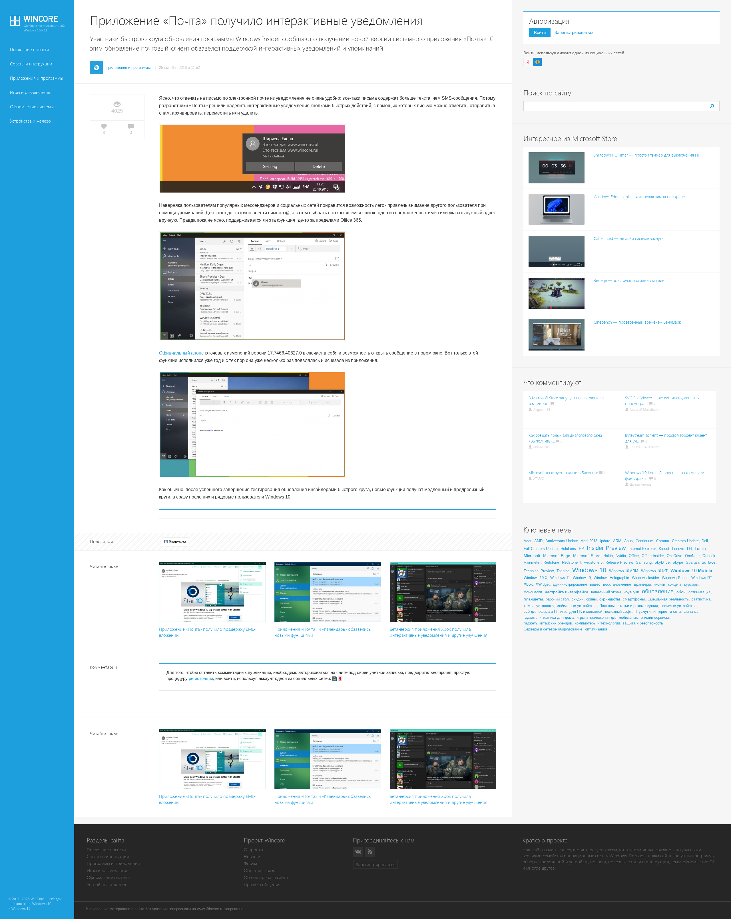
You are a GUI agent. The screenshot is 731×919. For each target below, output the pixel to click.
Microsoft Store (587, 555)
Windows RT (701, 578)
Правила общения (262, 884)
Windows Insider (645, 578)
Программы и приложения (113, 863)
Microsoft (532, 555)
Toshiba (563, 571)
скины (591, 599)
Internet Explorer (642, 548)
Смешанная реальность (668, 599)
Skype (677, 562)
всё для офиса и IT (540, 611)
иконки (659, 584)
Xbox (528, 584)
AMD (538, 541)
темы (528, 605)
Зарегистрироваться (575, 32)
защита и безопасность (643, 623)
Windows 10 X (535, 578)
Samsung (644, 562)
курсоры (691, 584)
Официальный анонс (181, 353)
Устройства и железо (30, 121)
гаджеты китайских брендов (548, 623)
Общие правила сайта (266, 877)
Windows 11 (560, 578)
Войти (540, 32)
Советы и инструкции (31, 64)
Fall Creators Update (541, 548)
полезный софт (618, 611)
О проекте (254, 849)
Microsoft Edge (556, 555)
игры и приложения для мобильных (607, 617)
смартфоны (634, 599)
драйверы (642, 584)
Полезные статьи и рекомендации (628, 606)
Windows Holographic (611, 578)
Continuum (644, 541)
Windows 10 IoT (654, 571)
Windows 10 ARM (623, 571)
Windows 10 (589, 570)
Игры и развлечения (30, 92)
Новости (252, 856)
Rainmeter (532, 562)
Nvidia (621, 556)
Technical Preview (539, 571)
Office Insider (653, 556)
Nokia (608, 556)
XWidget (543, 584)
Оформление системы (32, 106)
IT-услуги (642, 611)
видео (595, 584)
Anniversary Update (561, 541)
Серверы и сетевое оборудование (553, 629)
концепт (674, 584)
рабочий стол (557, 599)
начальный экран (606, 592)
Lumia (700, 548)
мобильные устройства (577, 606)
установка (545, 606)
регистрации (201, 678)
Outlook (708, 556)
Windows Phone (675, 578)
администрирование (570, 584)
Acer (527, 541)
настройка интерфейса (566, 592)
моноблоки (533, 592)
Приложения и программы (36, 78)
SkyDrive (662, 562)
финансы (691, 611)
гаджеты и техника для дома (549, 617)
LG (689, 548)
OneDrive (674, 556)
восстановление (617, 584)
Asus (628, 541)
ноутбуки (631, 592)
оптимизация (699, 592)
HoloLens (568, 548)
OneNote (692, 556)
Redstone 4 (571, 562)
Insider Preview (606, 548)
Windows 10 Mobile (691, 570)
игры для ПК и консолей (581, 611)
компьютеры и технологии (597, 623)
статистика (701, 599)
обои (681, 592)
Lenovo (678, 548)
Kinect (664, 548)
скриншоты (609, 599)
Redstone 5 (593, 562)
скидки (577, 599)
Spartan (692, 562)
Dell (705, 541)
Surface (709, 562)
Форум (250, 863)
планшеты (533, 599)
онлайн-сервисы (655, 617)
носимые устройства (678, 606)
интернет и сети (667, 611)
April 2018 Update (595, 541)
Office (634, 556)
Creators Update (685, 541)
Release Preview (619, 562)
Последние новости (29, 49)
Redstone (551, 562)
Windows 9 (582, 578)
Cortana (662, 541)
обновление (658, 591)
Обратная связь (259, 870)
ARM (617, 541)
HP (581, 548)
